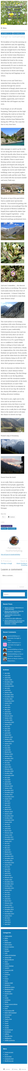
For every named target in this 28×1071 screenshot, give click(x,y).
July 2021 (7, 762)
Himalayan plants (10, 987)
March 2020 (8, 784)
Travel (6, 1021)
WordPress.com (9, 1061)
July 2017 (7, 843)
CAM (6, 953)
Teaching (7, 1017)
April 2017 (8, 850)
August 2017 (8, 841)
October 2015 (8, 886)
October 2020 (8, 773)
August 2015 (8, 890)
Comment (21, 586)
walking (7, 1034)
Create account (9, 1052)
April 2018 (8, 828)
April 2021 (8, 764)
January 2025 (8, 692)
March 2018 (8, 830)
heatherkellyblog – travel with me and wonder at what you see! (14, 12)
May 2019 (7, 805)
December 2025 (9, 682)
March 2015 (8, 901)
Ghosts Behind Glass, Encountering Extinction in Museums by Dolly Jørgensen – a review (14, 622)
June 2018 (7, 826)
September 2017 (9, 839)
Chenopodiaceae (9, 959)
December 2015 (9, 882)
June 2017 (7, 845)
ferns (6, 976)
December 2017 (9, 837)
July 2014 (7, 918)
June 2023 (7, 728)
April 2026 (8, 677)
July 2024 (7, 705)
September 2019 (9, 796)
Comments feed (9, 1059)
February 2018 (9, 833)
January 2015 (8, 905)
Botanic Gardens (9, 947)
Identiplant (8, 991)
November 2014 (9, 909)
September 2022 (9, 741)
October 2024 (8, 699)
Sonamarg (13, 528)
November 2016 (9, 858)
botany (7, 949)
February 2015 (9, 903)
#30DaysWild (8, 936)
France (6, 978)
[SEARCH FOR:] (14, 594)
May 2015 (7, 896)
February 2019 (9, 811)
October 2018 (8, 818)
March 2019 (8, 809)
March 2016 (8, 875)
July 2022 (7, 745)
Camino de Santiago (10, 955)
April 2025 (8, 690)
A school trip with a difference (13, 618)
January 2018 (8, 835)
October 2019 (8, 794)
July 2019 (7, 801)
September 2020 (9, 775)
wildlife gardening (10, 1040)
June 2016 (7, 869)
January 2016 (8, 879)
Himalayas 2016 (9, 989)
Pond (6, 1008)
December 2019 (9, 790)
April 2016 (8, 873)
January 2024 (8, 718)
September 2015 (9, 888)
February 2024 (9, 716)
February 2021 (9, 769)
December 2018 (9, 816)
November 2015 (9, 884)
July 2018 (7, 824)
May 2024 (7, 709)
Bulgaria (7, 951)
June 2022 (7, 748)
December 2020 (9, 771)
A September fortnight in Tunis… (14, 638)
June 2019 (7, 803)
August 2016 (8, 864)
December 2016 (9, 856)
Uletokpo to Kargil (6, 562)
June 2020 (7, 779)
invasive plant (8, 993)
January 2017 (8, 854)
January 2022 (8, 756)
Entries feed (8, 1056)
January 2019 (8, 813)
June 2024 (7, 707)
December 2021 (9, 758)
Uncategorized (7, 526)
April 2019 (8, 807)
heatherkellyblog (19, 33)
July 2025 (7, 688)
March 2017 (8, 852)
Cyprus (7, 972)
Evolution (7, 974)
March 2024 (8, 713)
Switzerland (8, 1015)
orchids (7, 1006)
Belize (6, 938)
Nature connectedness (11, 1004)
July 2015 (7, 892)
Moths (6, 1002)
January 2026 (8, 679)
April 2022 (8, 750)
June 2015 (7, 894)
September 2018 (9, 820)
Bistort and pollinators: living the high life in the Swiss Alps (14, 612)
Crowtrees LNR (9, 970)
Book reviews (8, 944)
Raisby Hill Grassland (10, 1013)
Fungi (6, 981)
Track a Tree (8, 1019)
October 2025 (8, 684)
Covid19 (7, 968)
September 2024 (9, 701)
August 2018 (8, 822)
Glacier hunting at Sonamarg (21, 563)
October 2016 (8, 860)
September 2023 (9, 722)
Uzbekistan (8, 1032)
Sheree (9, 658)
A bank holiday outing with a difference (13, 615)
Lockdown (7, 1000)
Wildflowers (8, 1038)
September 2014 (9, 913)
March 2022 (8, 752)
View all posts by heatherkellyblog (10, 554)
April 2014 (8, 922)
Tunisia (7, 1025)
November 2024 (9, 696)
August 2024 (8, 703)
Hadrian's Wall (9, 983)
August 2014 (8, 916)
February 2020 (9, 786)
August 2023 (8, 724)
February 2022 (9, 754)
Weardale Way (8, 1036)
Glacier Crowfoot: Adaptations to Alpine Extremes (14, 608)
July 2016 (7, 867)
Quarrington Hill (9, 1010)
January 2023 (8, 739)
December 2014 (9, 907)
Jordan (6, 998)
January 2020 (8, 788)
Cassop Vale (8, 957)
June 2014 (7, 920)
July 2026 (7, 673)
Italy (6, 996)
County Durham (9, 966)
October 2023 (8, 720)
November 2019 (9, 792)
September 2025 (9, 686)
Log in (6, 1054)
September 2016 (9, 862)
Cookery (7, 964)
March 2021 (8, 767)
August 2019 (8, 799)
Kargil (5, 528)
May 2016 (7, 871)
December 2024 (9, 694)
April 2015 (8, 898)
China (6, 962)
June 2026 (7, 675)
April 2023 (8, 733)
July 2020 (7, 777)
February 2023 (9, 737)
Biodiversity (8, 942)
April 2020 (8, 782)
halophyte (7, 985)
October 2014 (8, 911)
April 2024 (8, 711)
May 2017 (7, 847)
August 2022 (8, 743)
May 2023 (7, 730)
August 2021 (8, 760)
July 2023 (7, 726)
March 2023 (8, 735)
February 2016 (9, 877)
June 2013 (7, 924)
